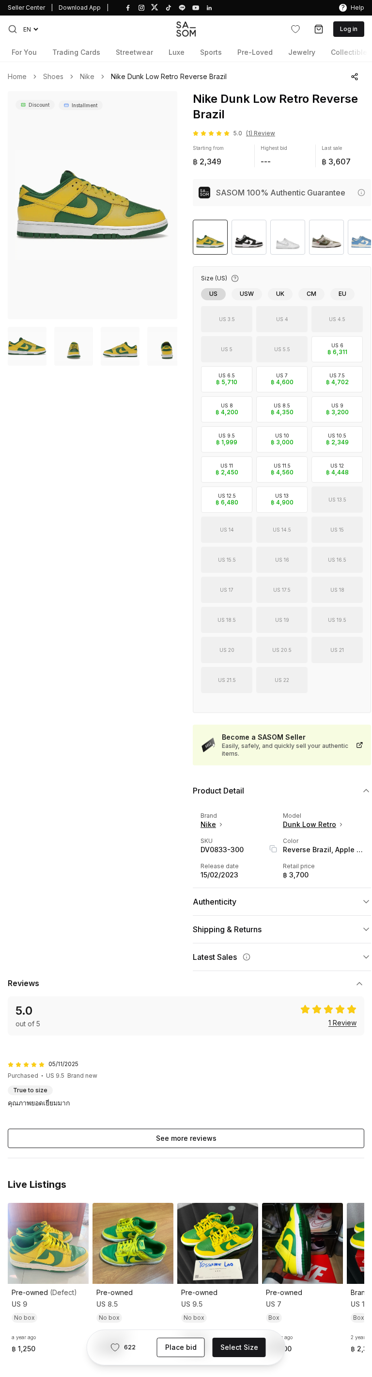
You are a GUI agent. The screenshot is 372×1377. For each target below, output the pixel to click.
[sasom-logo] (186, 28)
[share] (354, 76)
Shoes (53, 77)
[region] (93, 205)
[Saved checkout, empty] (318, 29)
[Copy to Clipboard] (273, 849)
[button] (12, 29)
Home (17, 77)
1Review (342, 1023)
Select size (239, 1347)
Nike (87, 77)
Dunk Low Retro (309, 824)
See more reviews (186, 1138)
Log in (348, 28)
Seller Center (26, 7)
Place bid (181, 1347)
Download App (80, 7)
